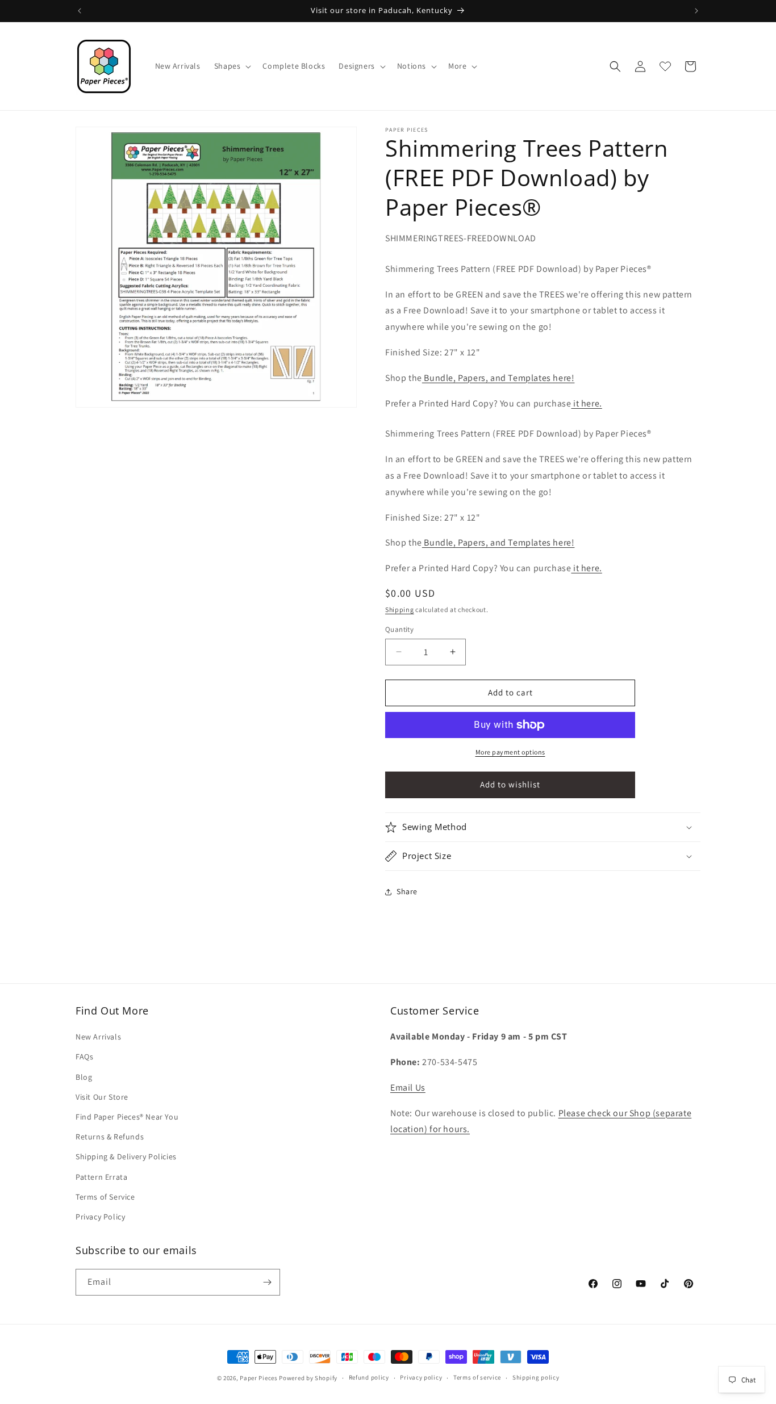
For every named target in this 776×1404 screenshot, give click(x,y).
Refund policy (369, 1377)
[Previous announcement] (79, 11)
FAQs (84, 1057)
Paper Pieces (258, 1378)
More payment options (510, 752)
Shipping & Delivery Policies (126, 1156)
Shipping (399, 609)
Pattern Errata (101, 1177)
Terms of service (477, 1377)
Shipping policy (536, 1377)
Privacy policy (421, 1377)
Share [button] (407, 891)
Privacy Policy (100, 1217)
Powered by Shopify (308, 1378)
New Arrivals (98, 1037)
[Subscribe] (267, 1282)
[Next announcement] (696, 11)
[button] (231, 66)
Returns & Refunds (110, 1136)
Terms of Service (105, 1197)
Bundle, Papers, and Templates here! (498, 378)
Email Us (407, 1087)
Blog (84, 1077)
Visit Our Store (102, 1097)
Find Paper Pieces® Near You (127, 1117)
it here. (586, 403)
